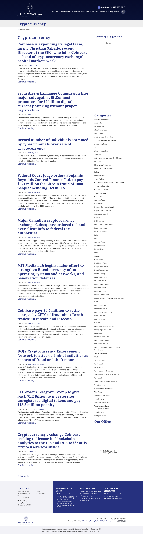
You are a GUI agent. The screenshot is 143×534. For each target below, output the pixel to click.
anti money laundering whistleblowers (108, 158)
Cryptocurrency (100, 193)
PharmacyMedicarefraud (103, 312)
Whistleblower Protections (113, 498)
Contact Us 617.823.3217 (113, 7)
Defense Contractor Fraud (104, 207)
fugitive (97, 256)
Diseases (97, 218)
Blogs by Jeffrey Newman (103, 168)
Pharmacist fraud (100, 309)
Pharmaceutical (100, 305)
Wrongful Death (100, 416)
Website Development (107, 521)
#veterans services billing (103, 137)
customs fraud (99, 200)
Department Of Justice (102, 210)
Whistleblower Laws (101, 406)
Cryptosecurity (99, 196)
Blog (111, 12)
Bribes (96, 172)
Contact (116, 12)
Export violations (100, 228)
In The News (94, 12)
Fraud (96, 253)
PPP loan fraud (99, 319)
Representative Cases (81, 12)
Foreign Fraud (99, 249)
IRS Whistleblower (101, 277)
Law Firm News (100, 281)
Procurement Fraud (87, 496)
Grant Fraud (98, 260)
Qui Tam (97, 323)
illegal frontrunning (101, 270)
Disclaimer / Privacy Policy (90, 521)
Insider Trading (99, 274)
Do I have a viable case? (113, 494)
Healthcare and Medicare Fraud (91, 491)
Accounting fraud (100, 144)
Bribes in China (99, 175)
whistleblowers (99, 412)
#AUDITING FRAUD (101, 119)
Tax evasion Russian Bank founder (106, 374)
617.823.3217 (96, 531)
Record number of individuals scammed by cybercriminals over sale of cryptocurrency (53, 143)
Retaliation (98, 333)
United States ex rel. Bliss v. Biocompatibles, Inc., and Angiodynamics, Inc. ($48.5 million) (66, 504)
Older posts (24, 476)
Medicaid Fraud (100, 288)
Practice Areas (66, 12)
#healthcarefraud (100, 130)
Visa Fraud (98, 392)
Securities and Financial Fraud (90, 498)
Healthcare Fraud (100, 263)
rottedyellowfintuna (101, 337)
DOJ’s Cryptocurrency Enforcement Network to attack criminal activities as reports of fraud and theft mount (53, 355)
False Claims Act (100, 232)
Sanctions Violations (101, 340)
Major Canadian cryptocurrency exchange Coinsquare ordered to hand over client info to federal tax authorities (51, 226)
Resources (103, 12)
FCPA (96, 235)
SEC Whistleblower (101, 344)
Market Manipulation (101, 284)
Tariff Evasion (99, 360)
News (96, 302)
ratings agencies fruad (102, 330)
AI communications (101, 151)
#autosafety (98, 123)
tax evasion (98, 367)
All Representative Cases (65, 494)
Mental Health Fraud (101, 295)
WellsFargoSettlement (102, 395)
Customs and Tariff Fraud (89, 493)
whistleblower (99, 399)
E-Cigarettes (99, 221)
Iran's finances (103, 409)
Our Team (55, 12)
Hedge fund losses (101, 267)
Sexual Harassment (101, 353)
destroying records (101, 214)
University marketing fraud (104, 388)
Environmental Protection (103, 225)
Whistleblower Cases (102, 402)
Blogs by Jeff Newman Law (104, 165)
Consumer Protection (102, 186)
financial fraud (99, 242)
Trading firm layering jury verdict (106, 381)
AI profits (97, 154)
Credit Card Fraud (101, 189)
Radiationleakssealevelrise (104, 326)
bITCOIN (97, 161)
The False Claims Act (111, 496)
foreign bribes (99, 246)
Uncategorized (99, 385)
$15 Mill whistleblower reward (105, 140)
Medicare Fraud (100, 291)
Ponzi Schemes (100, 316)
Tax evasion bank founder (103, 371)
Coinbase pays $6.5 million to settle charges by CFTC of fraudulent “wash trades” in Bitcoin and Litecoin (50, 314)
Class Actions (99, 179)
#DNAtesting (99, 126)
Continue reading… (27, 82)
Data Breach (98, 203)
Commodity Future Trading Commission (109, 182)
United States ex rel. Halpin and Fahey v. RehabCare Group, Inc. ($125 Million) (67, 497)
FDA (95, 239)
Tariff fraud (98, 364)
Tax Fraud (98, 378)
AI (95, 147)
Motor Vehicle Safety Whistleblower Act (109, 298)
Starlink (97, 357)
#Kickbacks (98, 133)
